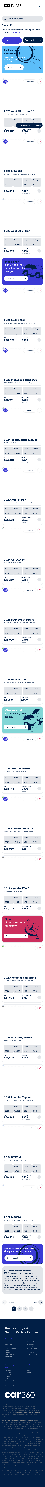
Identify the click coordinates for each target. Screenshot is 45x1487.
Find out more (11, 936)
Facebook (30, 1368)
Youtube (30, 1372)
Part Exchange (12, 727)
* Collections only (11, 1359)
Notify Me (11, 67)
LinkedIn (30, 1370)
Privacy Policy (7, 1474)
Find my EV (31, 1342)
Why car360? (31, 1344)
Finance (30, 1346)
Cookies (16, 1474)
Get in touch (12, 1258)
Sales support (32, 1355)
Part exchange (32, 1348)
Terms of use (38, 1474)
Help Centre (31, 1357)
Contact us (10, 278)
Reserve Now (30, 81)
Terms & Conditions (26, 1474)
